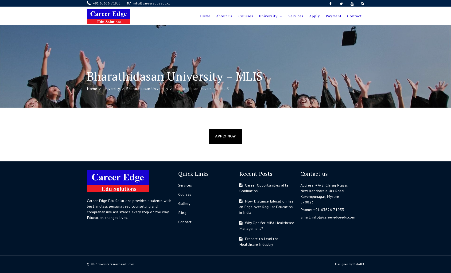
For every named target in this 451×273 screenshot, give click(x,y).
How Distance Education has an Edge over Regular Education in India (266, 207)
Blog (182, 212)
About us (224, 16)
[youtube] (352, 3)
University (268, 16)
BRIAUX (359, 264)
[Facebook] (330, 3)
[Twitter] (341, 3)
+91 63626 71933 (107, 3)
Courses (245, 16)
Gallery (184, 203)
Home (205, 16)
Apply (314, 16)
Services (295, 16)
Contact (354, 16)
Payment (334, 16)
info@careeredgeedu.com (153, 3)
